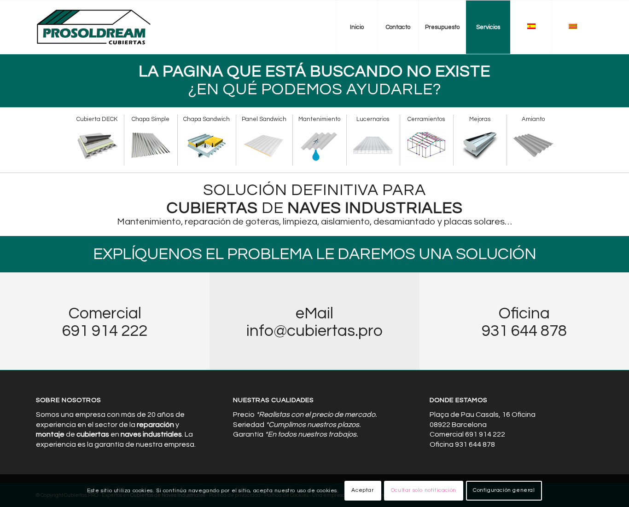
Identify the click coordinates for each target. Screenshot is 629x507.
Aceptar (362, 491)
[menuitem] (356, 27)
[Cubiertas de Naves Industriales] (94, 27)
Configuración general (504, 491)
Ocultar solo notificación (423, 491)
